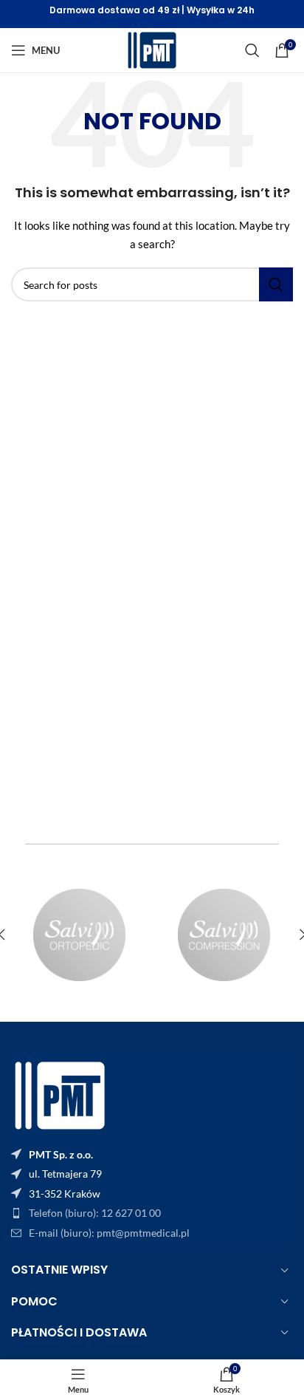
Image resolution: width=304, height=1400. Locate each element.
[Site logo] (152, 49)
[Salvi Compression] (224, 935)
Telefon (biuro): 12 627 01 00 (95, 1212)
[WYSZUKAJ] (252, 50)
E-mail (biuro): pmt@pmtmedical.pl (109, 1232)
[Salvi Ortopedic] (79, 935)
